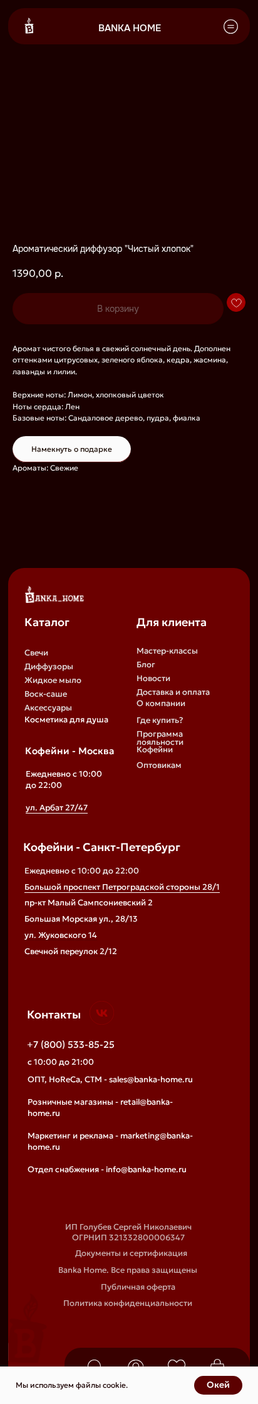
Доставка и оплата (173, 692)
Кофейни (155, 749)
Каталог (47, 622)
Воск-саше (45, 694)
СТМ (145, 809)
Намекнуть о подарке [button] (71, 449)
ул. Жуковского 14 (60, 935)
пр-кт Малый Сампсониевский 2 (88, 902)
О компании (161, 703)
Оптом (150, 781)
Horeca (150, 795)
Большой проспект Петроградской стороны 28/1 (122, 887)
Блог (146, 664)
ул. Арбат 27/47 (57, 807)
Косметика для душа (66, 719)
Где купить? (160, 720)
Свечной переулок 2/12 (70, 951)
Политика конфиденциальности (127, 1303)
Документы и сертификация (131, 1253)
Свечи (36, 652)
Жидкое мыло (52, 680)
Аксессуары (48, 707)
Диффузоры (48, 666)
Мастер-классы (167, 650)
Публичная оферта (138, 1287)
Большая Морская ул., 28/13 (81, 919)
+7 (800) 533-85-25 (71, 1044)
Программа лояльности (160, 738)
